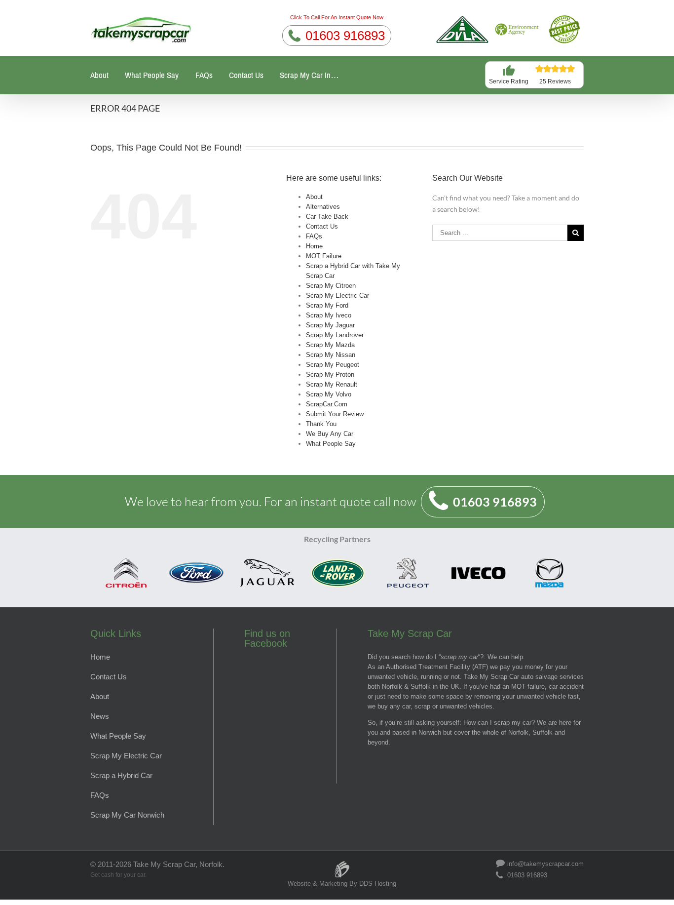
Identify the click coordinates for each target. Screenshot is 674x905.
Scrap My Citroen (331, 285)
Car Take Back (327, 216)
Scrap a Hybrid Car (121, 775)
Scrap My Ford (327, 305)
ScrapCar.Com (326, 404)
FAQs (204, 75)
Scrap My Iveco (328, 315)
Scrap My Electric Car (337, 295)
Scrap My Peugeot (332, 364)
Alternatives (323, 206)
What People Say (152, 75)
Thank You (321, 424)
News (99, 716)
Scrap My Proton (330, 374)
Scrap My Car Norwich (127, 815)
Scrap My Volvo (328, 394)
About (99, 75)
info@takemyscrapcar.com (545, 863)
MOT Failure (323, 256)
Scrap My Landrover (335, 335)
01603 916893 (345, 35)
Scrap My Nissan (330, 354)
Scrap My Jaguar (330, 325)
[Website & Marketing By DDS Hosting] (342, 864)
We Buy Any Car (329, 433)
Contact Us (246, 75)
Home (314, 246)
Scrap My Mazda (330, 345)
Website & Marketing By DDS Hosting (342, 883)
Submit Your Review (335, 414)
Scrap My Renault (331, 384)
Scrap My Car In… (309, 75)
